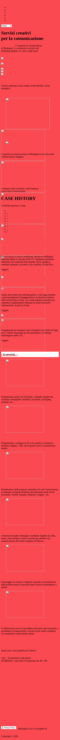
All (8, 210)
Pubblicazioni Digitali (14, 576)
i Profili (10, 18)
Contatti (10, 20)
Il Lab (10, 10)
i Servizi (11, 12)
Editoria (11, 218)
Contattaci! (6, 653)
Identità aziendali (15, 226)
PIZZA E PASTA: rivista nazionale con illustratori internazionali (24, 287)
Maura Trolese (33, 340)
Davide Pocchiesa (17, 269)
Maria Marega (46, 269)
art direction (13, 213)
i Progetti (11, 15)
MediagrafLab (7, 2)
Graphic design (15, 224)
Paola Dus (6, 272)
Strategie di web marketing (17, 483)
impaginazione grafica (18, 232)
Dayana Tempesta (17, 340)
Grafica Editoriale (16, 221)
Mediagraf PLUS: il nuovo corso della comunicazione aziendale (23, 249)
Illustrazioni (13, 229)
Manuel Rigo (33, 269)
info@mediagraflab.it (42, 658)
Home (10, 7)
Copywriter (13, 216)
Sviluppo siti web (11, 437)
